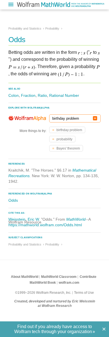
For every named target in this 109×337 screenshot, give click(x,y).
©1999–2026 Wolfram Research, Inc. (43, 293)
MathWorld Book (43, 283)
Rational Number (64, 95)
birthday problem (69, 130)
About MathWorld (24, 277)
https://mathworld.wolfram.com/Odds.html (45, 225)
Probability (52, 28)
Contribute (88, 277)
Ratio (42, 95)
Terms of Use (84, 293)
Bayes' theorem (68, 148)
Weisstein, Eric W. (24, 219)
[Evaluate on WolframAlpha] (95, 118)
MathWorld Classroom (59, 277)
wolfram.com (69, 283)
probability (64, 139)
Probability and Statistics (24, 28)
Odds (13, 200)
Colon (13, 95)
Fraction (28, 95)
